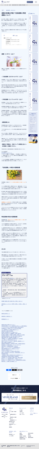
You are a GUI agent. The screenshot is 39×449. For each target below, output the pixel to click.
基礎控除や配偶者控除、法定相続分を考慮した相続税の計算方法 (13, 343)
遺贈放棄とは (8, 43)
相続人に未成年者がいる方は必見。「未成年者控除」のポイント (13, 352)
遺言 (3, 10)
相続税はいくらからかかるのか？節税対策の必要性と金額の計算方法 (14, 326)
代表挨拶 (21, 411)
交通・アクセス (22, 414)
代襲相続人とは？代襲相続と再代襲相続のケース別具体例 (12, 338)
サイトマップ (23, 446)
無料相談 (28, 397)
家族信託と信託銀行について (7, 350)
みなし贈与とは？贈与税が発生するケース (9, 339)
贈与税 (31, 129)
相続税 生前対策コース (6, 313)
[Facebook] (8, 370)
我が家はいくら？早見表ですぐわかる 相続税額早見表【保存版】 (14, 360)
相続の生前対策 (32, 126)
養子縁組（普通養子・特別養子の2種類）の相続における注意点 (13, 334)
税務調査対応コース (5, 319)
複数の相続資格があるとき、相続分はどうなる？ (10, 348)
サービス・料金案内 (14, 378)
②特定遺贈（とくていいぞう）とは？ (13, 41)
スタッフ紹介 (22, 412)
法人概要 (21, 410)
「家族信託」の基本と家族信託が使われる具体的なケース (12, 355)
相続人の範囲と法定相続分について (8, 342)
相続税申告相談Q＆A (33, 122)
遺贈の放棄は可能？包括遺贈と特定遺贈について (10, 337)
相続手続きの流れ (12, 421)
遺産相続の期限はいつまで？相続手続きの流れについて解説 (12, 326)
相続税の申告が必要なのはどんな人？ (8, 324)
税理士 (31, 120)
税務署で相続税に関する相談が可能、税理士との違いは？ (12, 301)
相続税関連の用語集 (33, 131)
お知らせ (32, 409)
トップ (10, 410)
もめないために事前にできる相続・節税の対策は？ (11, 351)
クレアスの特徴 (11, 422)
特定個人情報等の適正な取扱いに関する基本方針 (13, 446)
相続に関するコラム (24, 431)
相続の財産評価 (32, 124)
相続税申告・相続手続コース (7, 316)
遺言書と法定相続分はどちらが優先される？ (10, 332)
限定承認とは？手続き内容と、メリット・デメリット (11, 344)
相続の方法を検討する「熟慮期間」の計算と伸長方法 (11, 333)
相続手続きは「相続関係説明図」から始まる (10, 346)
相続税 (21, 433)
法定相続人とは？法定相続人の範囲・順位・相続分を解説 (12, 357)
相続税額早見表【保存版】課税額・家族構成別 (10, 356)
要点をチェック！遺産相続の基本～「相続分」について (12, 358)
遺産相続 (31, 119)
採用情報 (32, 408)
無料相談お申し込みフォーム (7, 152)
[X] (14, 370)
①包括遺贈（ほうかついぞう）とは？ (13, 39)
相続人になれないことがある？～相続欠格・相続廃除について (13, 341)
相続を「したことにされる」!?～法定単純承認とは (11, 347)
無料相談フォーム (12, 434)
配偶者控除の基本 (5, 353)
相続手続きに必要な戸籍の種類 (7, 331)
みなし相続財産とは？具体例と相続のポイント (10, 329)
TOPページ (14, 374)
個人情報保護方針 (4, 446)
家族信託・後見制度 (33, 117)
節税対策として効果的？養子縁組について (9, 361)
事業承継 (31, 127)
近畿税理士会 (11, 278)
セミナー (32, 411)
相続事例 (10, 427)
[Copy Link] (19, 370)
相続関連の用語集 (22, 438)
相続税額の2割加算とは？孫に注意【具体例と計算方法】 (12, 336)
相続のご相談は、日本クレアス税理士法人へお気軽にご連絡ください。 (14, 45)
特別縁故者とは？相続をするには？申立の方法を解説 (11, 328)
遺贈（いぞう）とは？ (8, 38)
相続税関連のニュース (23, 437)
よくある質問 (11, 435)
